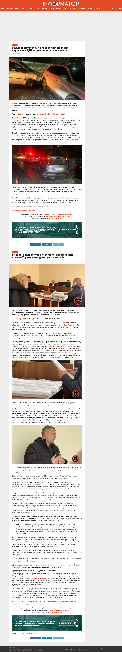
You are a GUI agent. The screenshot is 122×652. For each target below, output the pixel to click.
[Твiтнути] (58, 244)
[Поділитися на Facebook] (35, 244)
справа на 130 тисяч (31, 633)
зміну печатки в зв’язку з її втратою (62, 346)
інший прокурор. (70, 325)
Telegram (54, 214)
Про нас (73, 8)
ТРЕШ (37, 8)
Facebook (47, 214)
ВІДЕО (98, 8)
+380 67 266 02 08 (56, 219)
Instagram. (69, 214)
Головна (10, 8)
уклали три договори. (39, 578)
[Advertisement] (61, 26)
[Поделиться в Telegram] (46, 637)
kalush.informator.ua (18, 650)
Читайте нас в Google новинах (23, 210)
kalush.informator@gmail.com (59, 217)
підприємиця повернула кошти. (59, 591)
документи (28, 593)
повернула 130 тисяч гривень (37, 495)
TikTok (60, 214)
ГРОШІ (31, 8)
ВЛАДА (24, 8)
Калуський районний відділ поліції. (51, 114)
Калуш (22, 240)
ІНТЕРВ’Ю (91, 8)
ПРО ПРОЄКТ (82, 8)
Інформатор (21, 114)
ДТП (18, 240)
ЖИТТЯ (17, 8)
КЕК (23, 633)
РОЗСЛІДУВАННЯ (54, 8)
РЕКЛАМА (65, 8)
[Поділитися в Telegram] (46, 244)
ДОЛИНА (44, 8)
